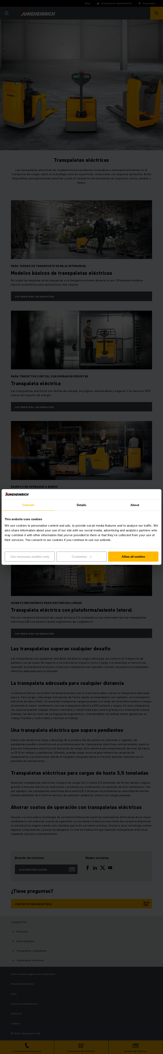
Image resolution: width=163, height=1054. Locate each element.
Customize (79, 556)
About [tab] (134, 505)
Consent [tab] (28, 505)
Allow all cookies (133, 556)
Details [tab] (81, 505)
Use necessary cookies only (30, 556)
